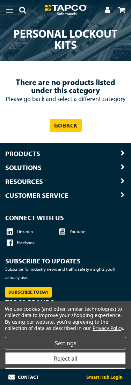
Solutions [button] (23, 167)
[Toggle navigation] (10, 9)
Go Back (65, 125)
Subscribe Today (28, 292)
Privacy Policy (108, 328)
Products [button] (22, 153)
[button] (20, 11)
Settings (66, 343)
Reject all (65, 358)
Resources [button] (24, 181)
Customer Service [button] (36, 195)
